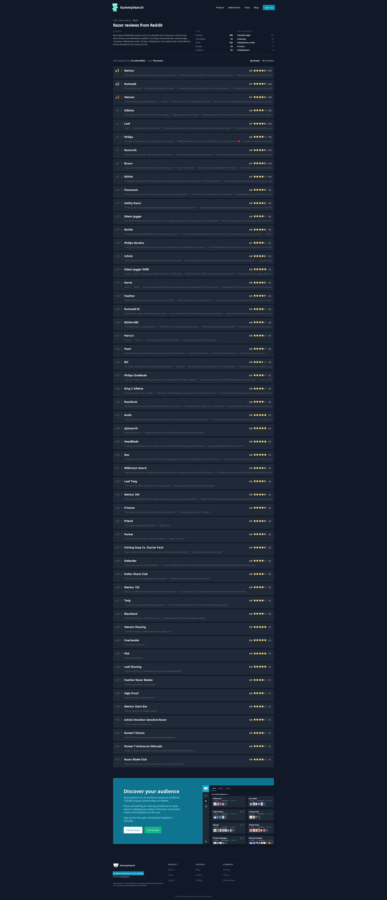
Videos (199, 875)
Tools (247, 7)
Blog (256, 7)
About (171, 869)
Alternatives (234, 7)
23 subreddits (138, 60)
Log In (171, 880)
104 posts (158, 60)
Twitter (199, 880)
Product (220, 7)
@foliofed (125, 876)
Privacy (226, 869)
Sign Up (269, 7)
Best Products (125, 20)
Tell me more (133, 830)
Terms (226, 875)
